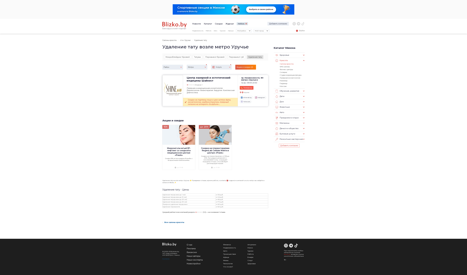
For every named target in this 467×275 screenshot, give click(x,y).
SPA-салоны (285, 67)
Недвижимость (197, 31)
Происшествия (229, 254)
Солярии (283, 72)
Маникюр (283, 81)
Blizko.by (287, 254)
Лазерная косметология (290, 78)
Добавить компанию (278, 24)
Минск (250, 248)
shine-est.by (247, 97)
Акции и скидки (173, 120)
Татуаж (197, 57)
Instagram (261, 97)
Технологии (228, 264)
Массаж (283, 86)
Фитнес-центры (286, 69)
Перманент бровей (214, 57)
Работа (208, 31)
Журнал (230, 24)
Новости (196, 24)
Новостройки (194, 263)
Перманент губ (236, 57)
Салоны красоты (169, 40)
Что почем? (228, 267)
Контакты (165, 259)
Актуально (251, 245)
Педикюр (283, 83)
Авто (215, 31)
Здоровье (251, 264)
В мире (250, 257)
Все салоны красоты (174, 222)
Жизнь (225, 260)
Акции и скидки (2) (245, 67)
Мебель (241, 24)
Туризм (222, 31)
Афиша (231, 31)
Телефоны (247, 88)
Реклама (191, 248)
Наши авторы (193, 256)
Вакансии (192, 252)
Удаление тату (255, 57)
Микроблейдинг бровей (178, 57)
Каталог (208, 24)
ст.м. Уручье (185, 40)
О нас (189, 245)
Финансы (227, 245)
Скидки (219, 24)
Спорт (250, 260)
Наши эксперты (195, 260)
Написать (246, 102)
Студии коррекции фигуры (290, 75)
